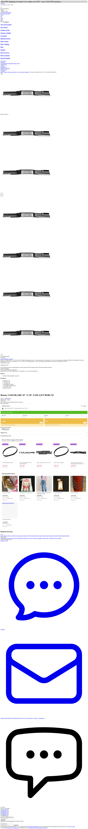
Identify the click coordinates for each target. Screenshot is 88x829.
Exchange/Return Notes (6, 435)
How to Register (4, 535)
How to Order (11, 535)
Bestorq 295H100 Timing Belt (8, 462)
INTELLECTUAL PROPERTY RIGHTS (38, 827)
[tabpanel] (44, 381)
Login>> (6, 466)
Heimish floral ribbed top (7, 519)
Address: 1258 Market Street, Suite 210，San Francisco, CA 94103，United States (26, 718)
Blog (10, 538)
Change (84, 405)
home (2, 72)
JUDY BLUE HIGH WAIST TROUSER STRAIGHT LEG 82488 (43, 493)
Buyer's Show (15, 538)
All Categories (58, 538)
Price (15, 535)
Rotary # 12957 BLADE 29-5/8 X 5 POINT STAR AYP (26, 463)
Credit (28, 535)
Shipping (36, 535)
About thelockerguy (5, 538)
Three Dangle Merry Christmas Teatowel (26, 492)
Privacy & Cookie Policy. (32, 826)
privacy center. (72, 826)
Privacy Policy (29, 538)
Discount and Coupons (22, 535)
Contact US (3, 540)
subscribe (3, 819)
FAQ (7, 540)
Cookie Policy (45, 538)
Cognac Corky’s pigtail (6, 492)
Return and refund (53, 535)
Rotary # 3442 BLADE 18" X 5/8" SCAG (44, 462)
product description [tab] (5, 368)
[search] (1, 7)
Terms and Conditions (37, 538)
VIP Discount (52, 538)
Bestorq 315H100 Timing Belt (59, 462)
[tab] (44, 370)
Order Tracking (45, 535)
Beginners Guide (22, 538)
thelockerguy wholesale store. (13, 827)
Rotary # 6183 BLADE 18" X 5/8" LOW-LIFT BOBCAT (17, 72)
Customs (40, 535)
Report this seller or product (7, 359)
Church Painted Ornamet (58, 492)
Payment (32, 535)
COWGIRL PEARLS (74, 492)
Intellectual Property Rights (63, 535)
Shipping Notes (4, 432)
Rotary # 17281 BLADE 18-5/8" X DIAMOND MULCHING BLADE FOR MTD (78, 463)
